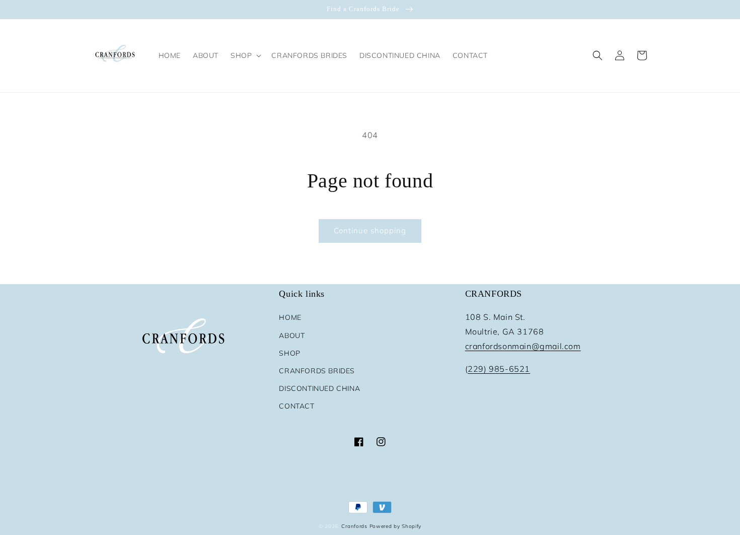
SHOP (289, 353)
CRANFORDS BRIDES (317, 370)
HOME (290, 317)
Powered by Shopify (395, 526)
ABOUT (292, 335)
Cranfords (354, 526)
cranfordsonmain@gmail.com (523, 346)
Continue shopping (370, 230)
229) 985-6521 (499, 369)
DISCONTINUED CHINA (319, 388)
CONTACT (296, 406)
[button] (245, 55)
